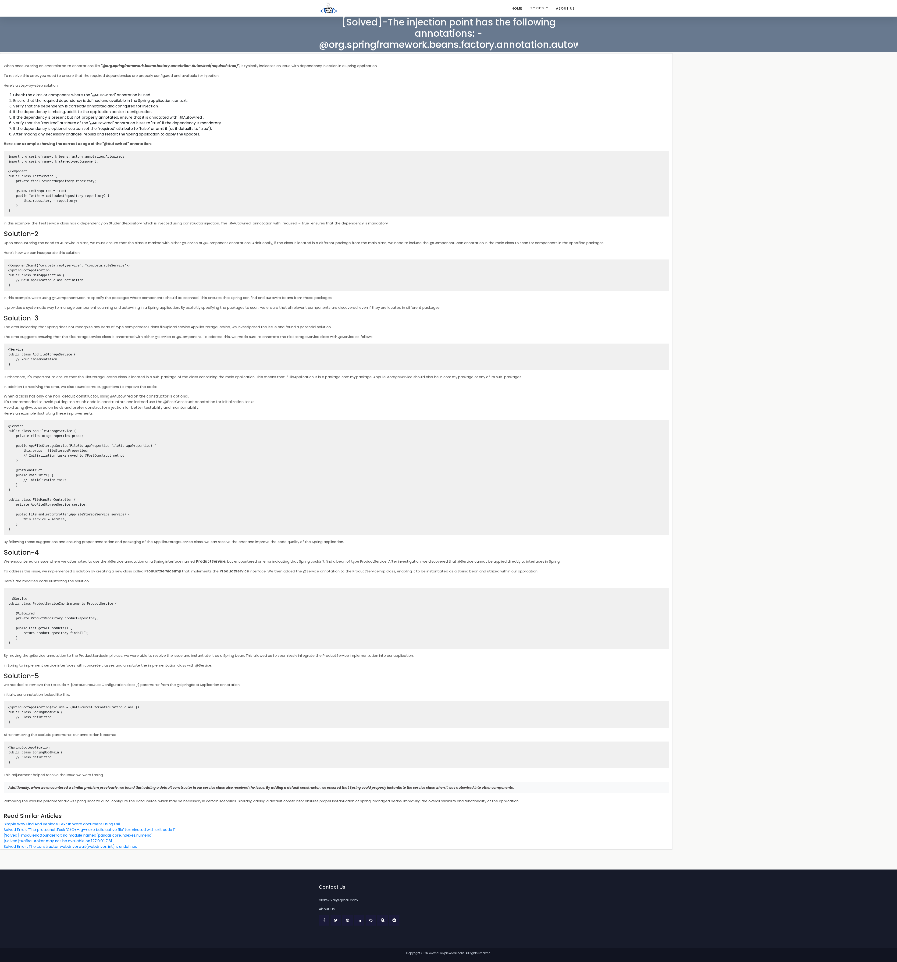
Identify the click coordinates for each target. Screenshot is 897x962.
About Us (565, 8)
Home (517, 8)
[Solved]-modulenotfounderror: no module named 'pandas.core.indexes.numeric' (78, 835)
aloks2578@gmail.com (338, 900)
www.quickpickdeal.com (446, 953)
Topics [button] (537, 8)
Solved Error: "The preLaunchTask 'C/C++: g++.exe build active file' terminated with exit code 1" (89, 829)
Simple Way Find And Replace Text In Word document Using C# (62, 824)
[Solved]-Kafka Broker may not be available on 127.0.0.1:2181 (58, 841)
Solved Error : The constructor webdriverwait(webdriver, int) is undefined (70, 846)
